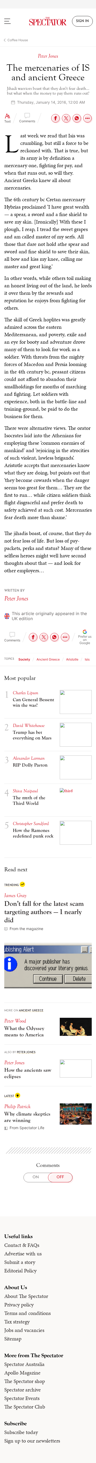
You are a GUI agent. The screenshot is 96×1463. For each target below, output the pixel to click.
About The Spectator (26, 1296)
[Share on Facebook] (55, 118)
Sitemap (12, 1338)
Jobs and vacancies (24, 1330)
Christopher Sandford (31, 823)
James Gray (15, 895)
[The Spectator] (48, 21)
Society (24, 659)
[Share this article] (87, 118)
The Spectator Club (24, 1406)
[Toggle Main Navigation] (12, 21)
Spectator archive (22, 1389)
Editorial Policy (20, 1270)
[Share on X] (66, 118)
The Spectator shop (24, 1381)
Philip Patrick (17, 1106)
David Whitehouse (29, 725)
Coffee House (17, 40)
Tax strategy (17, 1321)
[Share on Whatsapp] (77, 118)
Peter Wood (15, 1021)
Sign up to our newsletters (32, 1440)
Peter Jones (16, 598)
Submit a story (19, 1262)
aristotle (72, 659)
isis (87, 659)
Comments (27, 121)
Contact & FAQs (21, 1245)
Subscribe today (21, 1432)
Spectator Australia (24, 1364)
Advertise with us (23, 1253)
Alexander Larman (29, 758)
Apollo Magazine (22, 1372)
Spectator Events (21, 1398)
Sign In (82, 21)
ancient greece (48, 659)
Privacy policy (19, 1304)
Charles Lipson (25, 693)
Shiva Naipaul (25, 791)
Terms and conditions (27, 1313)
